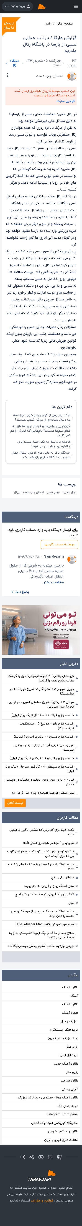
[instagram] (23, 1157)
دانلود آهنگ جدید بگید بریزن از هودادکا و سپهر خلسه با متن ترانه (41, 913)
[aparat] (59, 1157)
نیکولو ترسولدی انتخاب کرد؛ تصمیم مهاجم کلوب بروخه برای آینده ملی (40, 853)
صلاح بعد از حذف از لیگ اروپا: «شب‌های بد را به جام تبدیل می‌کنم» (41, 935)
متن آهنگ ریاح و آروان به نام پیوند (49, 886)
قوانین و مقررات (42, 1201)
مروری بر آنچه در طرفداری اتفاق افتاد (48, 843)
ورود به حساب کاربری (59, 544)
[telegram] (32, 1157)
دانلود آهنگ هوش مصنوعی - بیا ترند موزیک (48, 1097)
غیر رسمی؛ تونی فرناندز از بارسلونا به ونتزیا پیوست (44, 747)
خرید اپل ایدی (68, 1055)
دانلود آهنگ (70, 987)
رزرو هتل (72, 1047)
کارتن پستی (70, 1089)
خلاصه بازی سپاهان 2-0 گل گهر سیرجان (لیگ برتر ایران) (39, 769)
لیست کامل (15, 803)
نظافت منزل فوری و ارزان (61, 1140)
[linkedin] (50, 1157)
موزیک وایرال (69, 1021)
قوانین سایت (65, 101)
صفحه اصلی (64, 24)
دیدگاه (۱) (14, 63)
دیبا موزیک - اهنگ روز (63, 1038)
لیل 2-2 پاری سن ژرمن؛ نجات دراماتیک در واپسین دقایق (39, 782)
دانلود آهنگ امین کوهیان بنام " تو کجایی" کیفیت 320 (40, 866)
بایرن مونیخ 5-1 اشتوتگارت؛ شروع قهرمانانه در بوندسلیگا (42, 691)
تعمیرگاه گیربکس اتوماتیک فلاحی (54, 1123)
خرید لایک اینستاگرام (64, 1030)
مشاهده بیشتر (54, 582)
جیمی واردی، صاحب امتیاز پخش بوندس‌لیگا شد (41, 946)
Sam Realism (54, 557)
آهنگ (74, 996)
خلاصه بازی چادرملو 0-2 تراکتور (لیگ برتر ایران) (42, 758)
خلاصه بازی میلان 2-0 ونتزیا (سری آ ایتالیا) (44, 737)
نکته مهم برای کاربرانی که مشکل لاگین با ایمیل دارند (41, 832)
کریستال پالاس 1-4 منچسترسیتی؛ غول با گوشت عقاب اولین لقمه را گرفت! (41, 678)
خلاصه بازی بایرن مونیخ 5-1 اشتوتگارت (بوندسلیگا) (47, 726)
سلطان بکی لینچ (62, 877)
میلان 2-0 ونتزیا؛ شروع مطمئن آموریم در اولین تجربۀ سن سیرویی (41, 704)
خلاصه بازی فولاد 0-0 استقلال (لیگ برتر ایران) (43, 715)
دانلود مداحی (69, 1081)
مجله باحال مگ (67, 1106)
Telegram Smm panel (62, 1114)
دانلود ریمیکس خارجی (63, 1131)
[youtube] (41, 1157)
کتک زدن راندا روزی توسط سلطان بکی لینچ (44, 894)
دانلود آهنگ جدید (66, 1064)
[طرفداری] (46, 6)
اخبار (48, 24)
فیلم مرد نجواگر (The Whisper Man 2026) (44, 924)
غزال (71, 903)
